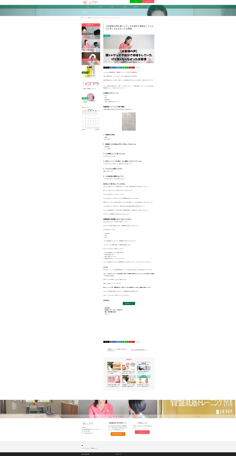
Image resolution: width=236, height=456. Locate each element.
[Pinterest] (85, 454)
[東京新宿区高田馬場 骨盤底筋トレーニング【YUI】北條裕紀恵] (90, 2)
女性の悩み (112, 6)
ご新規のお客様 (85, 98)
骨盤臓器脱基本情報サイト (118, 434)
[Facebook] (83, 454)
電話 (136, 1)
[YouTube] (86, 454)
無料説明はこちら (129, 303)
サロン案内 (124, 6)
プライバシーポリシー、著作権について (89, 448)
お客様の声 (136, 6)
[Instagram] (81, 454)
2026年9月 (97, 129)
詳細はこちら (108, 313)
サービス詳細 (99, 6)
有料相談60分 (85, 46)
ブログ (148, 6)
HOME (87, 6)
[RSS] (88, 454)
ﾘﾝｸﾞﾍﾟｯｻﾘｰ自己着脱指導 (87, 59)
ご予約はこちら (148, 1)
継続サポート (85, 72)
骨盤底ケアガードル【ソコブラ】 (88, 85)
